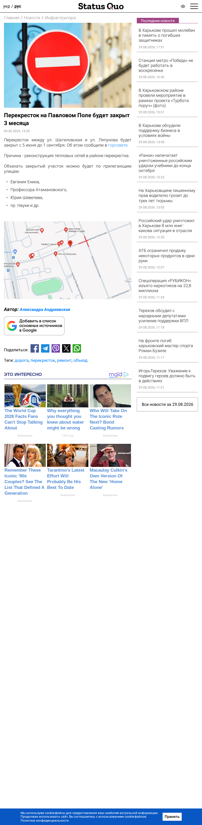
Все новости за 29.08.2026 (167, 404)
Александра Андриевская (45, 309)
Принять (172, 817)
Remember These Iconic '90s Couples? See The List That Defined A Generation (24, 482)
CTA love (68, 435)
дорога (22, 360)
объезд (80, 360)
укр (6, 6)
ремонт (64, 360)
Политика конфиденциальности (45, 820)
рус (17, 6)
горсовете (118, 145)
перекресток (43, 360)
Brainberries (25, 435)
